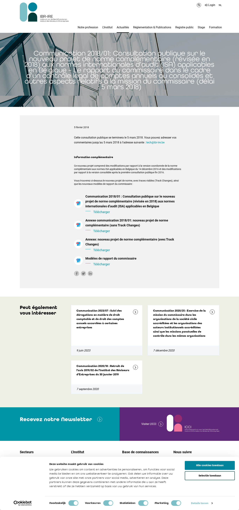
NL (220, 5)
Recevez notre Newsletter (56, 419)
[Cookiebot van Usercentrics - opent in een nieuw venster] (22, 503)
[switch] (108, 503)
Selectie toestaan (210, 475)
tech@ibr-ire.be (155, 142)
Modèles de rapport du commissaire (110, 261)
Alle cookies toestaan (210, 465)
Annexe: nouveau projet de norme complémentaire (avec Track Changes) (129, 245)
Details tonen (199, 503)
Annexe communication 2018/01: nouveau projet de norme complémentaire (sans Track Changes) (126, 225)
